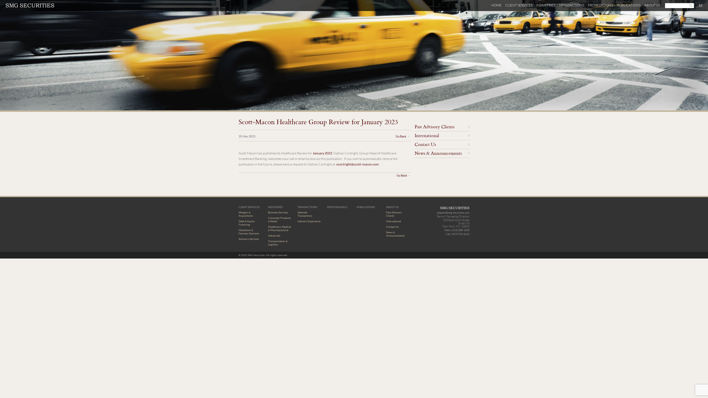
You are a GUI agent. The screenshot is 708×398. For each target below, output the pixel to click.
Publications (629, 5)
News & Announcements (438, 153)
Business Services (278, 212)
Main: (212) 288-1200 (457, 230)
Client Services (518, 5)
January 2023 (322, 153)
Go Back (401, 136)
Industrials (274, 235)
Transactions (571, 5)
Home (496, 5)
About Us (652, 5)
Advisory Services (249, 239)
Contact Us (425, 144)
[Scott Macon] (30, 6)
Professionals (600, 5)
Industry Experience (309, 221)
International (427, 135)
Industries (545, 5)
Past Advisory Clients (434, 126)
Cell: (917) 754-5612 (457, 234)
